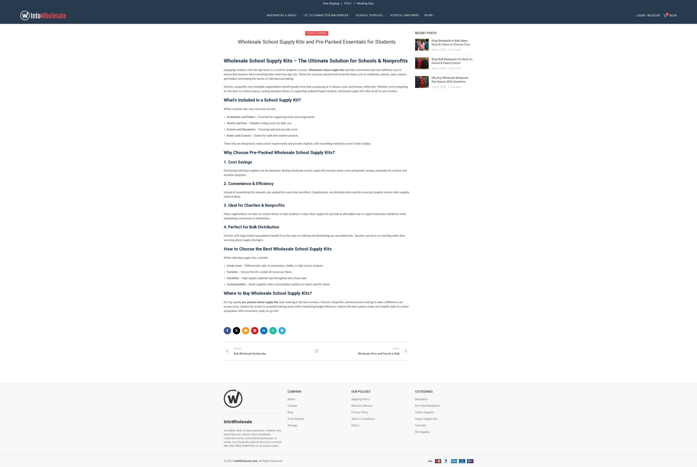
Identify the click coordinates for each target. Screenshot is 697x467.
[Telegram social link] (282, 330)
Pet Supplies (422, 432)
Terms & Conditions (363, 419)
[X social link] (236, 330)
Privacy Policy (359, 412)
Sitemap (292, 425)
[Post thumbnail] (422, 45)
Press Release (296, 419)
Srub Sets (420, 425)
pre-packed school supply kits (260, 302)
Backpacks (421, 399)
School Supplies (316, 33)
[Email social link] (245, 330)
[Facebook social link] (227, 330)
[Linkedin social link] (264, 330)
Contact (292, 405)
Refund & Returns (361, 405)
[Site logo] (43, 15)
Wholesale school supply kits (326, 70)
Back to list (316, 351)
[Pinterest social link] (254, 330)
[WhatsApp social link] (273, 330)
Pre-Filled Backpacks (427, 405)
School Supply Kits (426, 419)
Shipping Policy (360, 399)
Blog (290, 412)
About (291, 399)
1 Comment (454, 50)
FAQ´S (355, 425)
